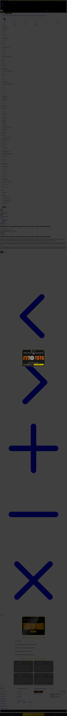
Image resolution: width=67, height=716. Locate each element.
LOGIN (28, 364)
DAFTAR (39, 364)
